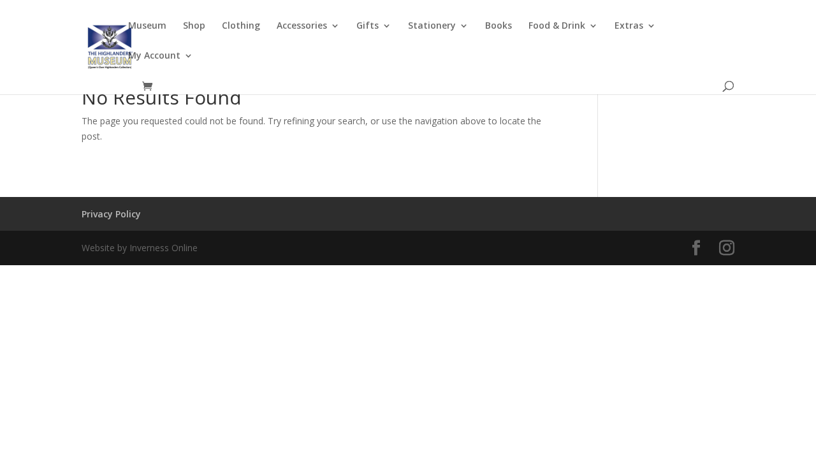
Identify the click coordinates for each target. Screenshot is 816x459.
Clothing (241, 26)
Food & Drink (556, 26)
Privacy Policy (111, 214)
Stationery (432, 26)
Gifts (367, 26)
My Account (154, 56)
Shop (194, 26)
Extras (629, 26)
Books (498, 26)
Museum (147, 26)
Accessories (302, 26)
